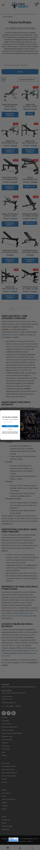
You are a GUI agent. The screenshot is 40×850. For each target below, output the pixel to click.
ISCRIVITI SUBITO (10, 426)
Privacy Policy (9, 433)
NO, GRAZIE (10, 429)
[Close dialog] (39, 411)
